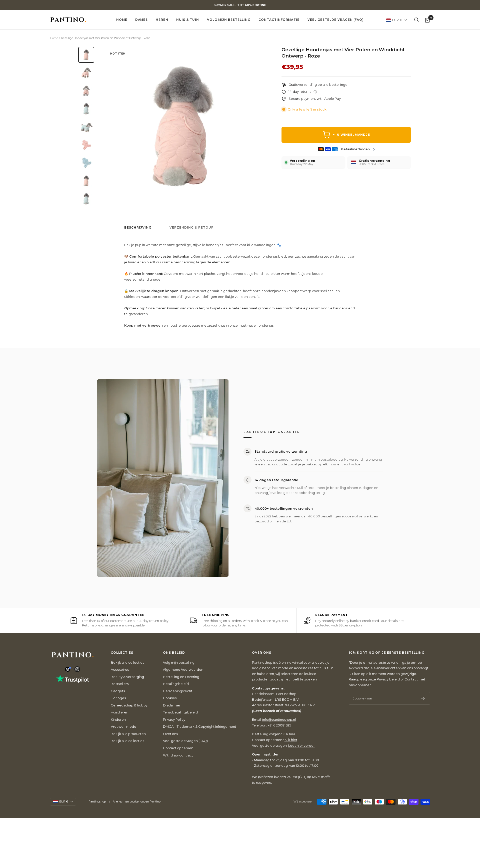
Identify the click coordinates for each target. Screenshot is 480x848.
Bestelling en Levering (181, 677)
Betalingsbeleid (176, 684)
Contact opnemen (178, 748)
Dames (141, 20)
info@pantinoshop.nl (279, 719)
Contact (411, 679)
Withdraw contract (178, 755)
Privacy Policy (174, 719)
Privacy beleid (388, 679)
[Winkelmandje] (427, 20)
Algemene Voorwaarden (183, 669)
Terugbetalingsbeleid (180, 712)
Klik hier (288, 734)
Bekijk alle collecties (127, 662)
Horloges (118, 698)
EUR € (397, 20)
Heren (162, 20)
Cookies (169, 698)
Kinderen (118, 719)
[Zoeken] (416, 20)
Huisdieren (119, 712)
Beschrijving (138, 227)
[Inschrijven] (423, 698)
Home (121, 20)
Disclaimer (171, 705)
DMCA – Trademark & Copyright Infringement (199, 726)
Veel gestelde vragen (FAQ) (336, 20)
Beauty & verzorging (127, 677)
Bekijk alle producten (128, 734)
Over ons (170, 734)
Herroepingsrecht (177, 691)
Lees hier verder (301, 745)
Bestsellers (119, 684)
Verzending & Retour (192, 227)
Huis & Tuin (187, 20)
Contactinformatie (279, 20)
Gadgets (118, 691)
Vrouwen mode (123, 726)
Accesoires (120, 669)
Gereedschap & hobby (129, 705)
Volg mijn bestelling (228, 20)
